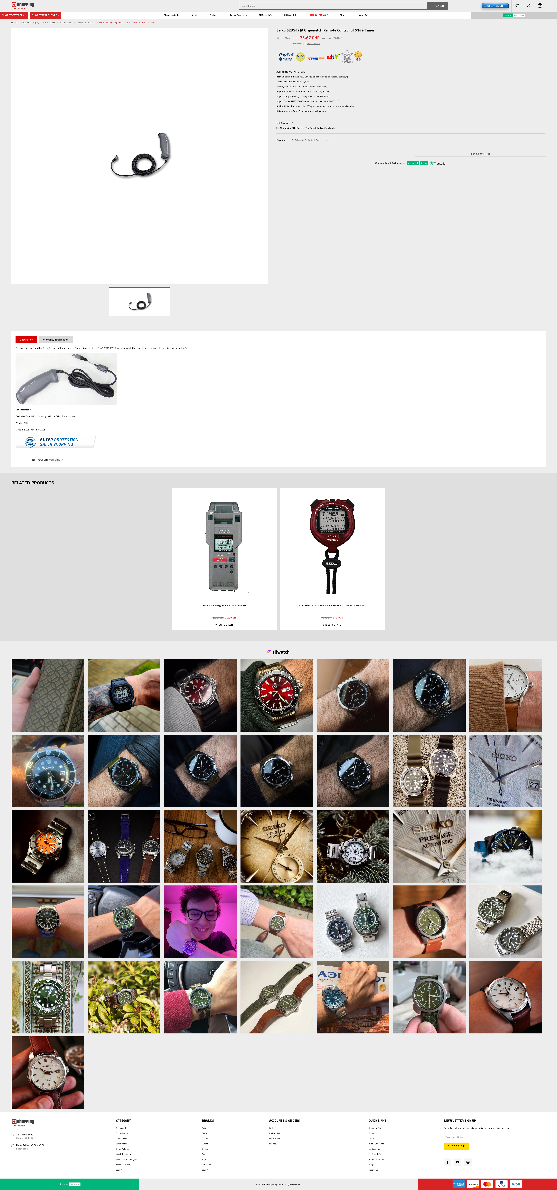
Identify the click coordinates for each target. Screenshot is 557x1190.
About (194, 15)
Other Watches (122, 1148)
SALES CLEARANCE (319, 15)
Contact (213, 15)
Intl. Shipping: (284, 123)
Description (26, 340)
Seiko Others (66, 22)
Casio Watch (121, 1127)
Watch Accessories (124, 1154)
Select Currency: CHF (494, 6)
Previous (14, 155)
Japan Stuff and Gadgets (126, 1159)
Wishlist (272, 1127)
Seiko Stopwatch (84, 22)
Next (265, 155)
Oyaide (205, 1148)
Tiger (204, 1159)
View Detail (224, 624)
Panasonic (206, 1164)
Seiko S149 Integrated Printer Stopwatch (225, 605)
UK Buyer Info (290, 15)
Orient (205, 1143)
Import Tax (363, 15)
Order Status (274, 1138)
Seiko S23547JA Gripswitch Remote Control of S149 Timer (126, 22)
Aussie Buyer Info (238, 15)
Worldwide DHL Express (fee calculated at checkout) (307, 128)
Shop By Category (30, 22)
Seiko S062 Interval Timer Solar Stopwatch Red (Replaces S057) (332, 605)
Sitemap (272, 1143)
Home (14, 22)
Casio (204, 1133)
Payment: (282, 140)
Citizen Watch (122, 1133)
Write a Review (313, 43)
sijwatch (281, 651)
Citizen (205, 1138)
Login (271, 1133)
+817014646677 (24, 1134)
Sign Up (280, 1133)
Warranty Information (55, 340)
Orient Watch (121, 1138)
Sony (204, 1154)
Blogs (343, 15)
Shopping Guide (171, 15)
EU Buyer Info (265, 15)
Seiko (204, 1127)
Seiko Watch (49, 22)
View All (119, 1169)
